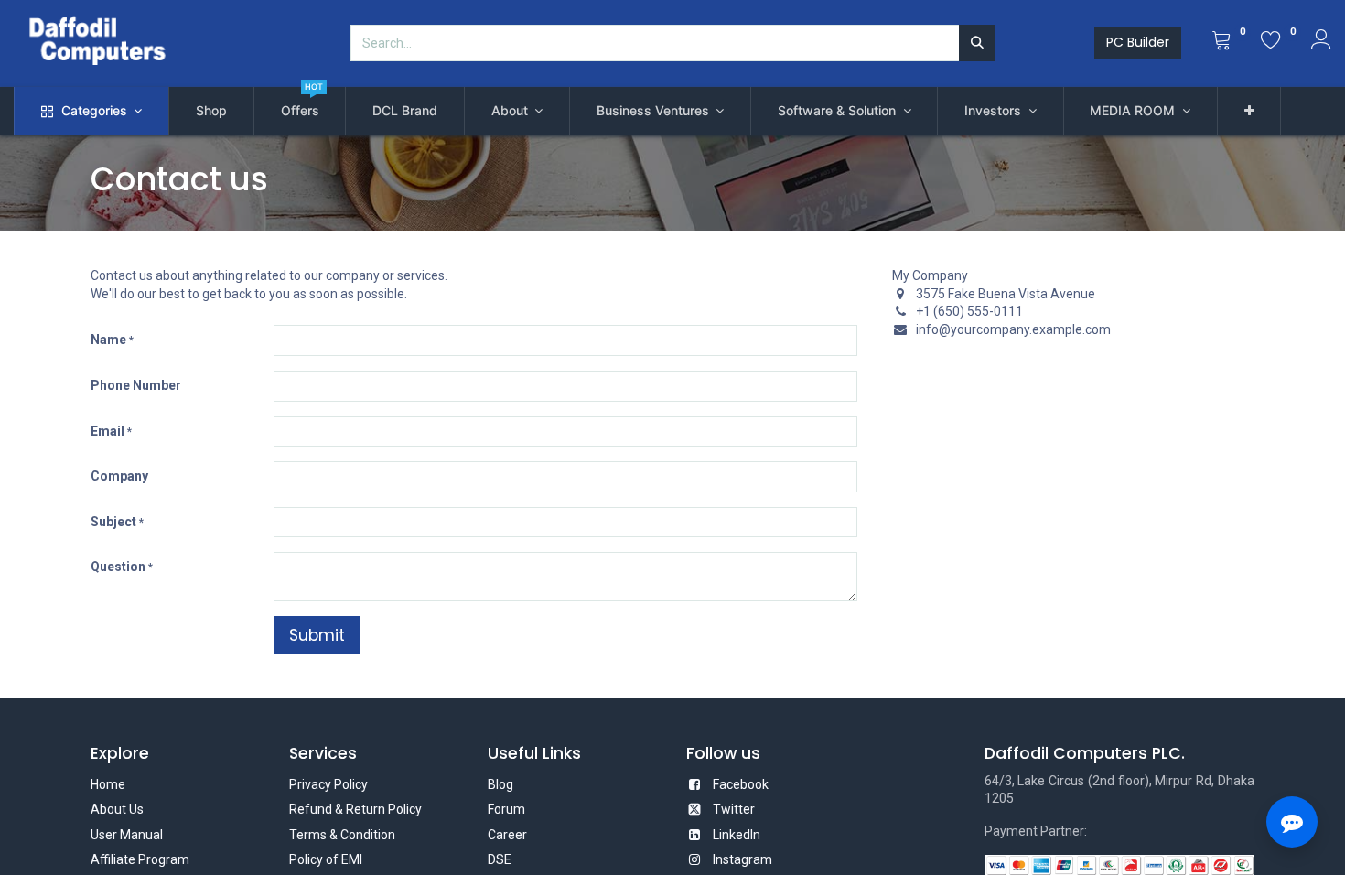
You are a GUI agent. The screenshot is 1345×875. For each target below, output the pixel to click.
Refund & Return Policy (355, 809)
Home (108, 784)
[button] (1249, 111)
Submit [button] (317, 635)
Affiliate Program (140, 859)
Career (507, 834)
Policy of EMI (325, 859)
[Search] (977, 43)
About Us (117, 809)
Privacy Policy (328, 784)
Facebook (741, 784)
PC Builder (1137, 42)
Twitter (734, 809)
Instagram (742, 859)
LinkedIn (736, 834)
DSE (499, 859)
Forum (506, 809)
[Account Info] (1321, 42)
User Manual (127, 834)
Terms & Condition (342, 834)
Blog (500, 784)
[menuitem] (211, 111)
